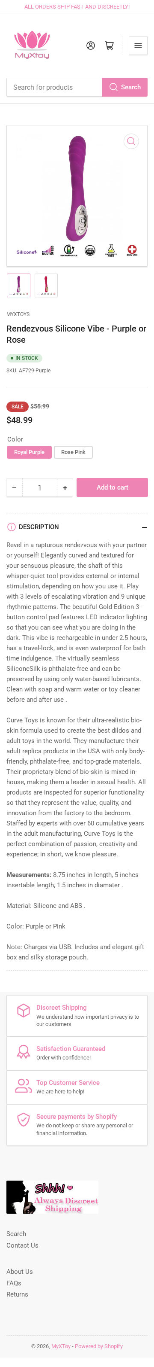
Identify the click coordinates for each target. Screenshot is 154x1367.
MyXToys (18, 314)
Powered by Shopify (99, 1346)
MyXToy (61, 1346)
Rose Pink (73, 452)
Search (131, 87)
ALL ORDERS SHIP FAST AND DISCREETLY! (77, 6)
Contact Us (22, 1245)
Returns (17, 1294)
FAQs (13, 1283)
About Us (19, 1272)
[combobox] (77, 87)
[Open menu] (138, 45)
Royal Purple (29, 452)
